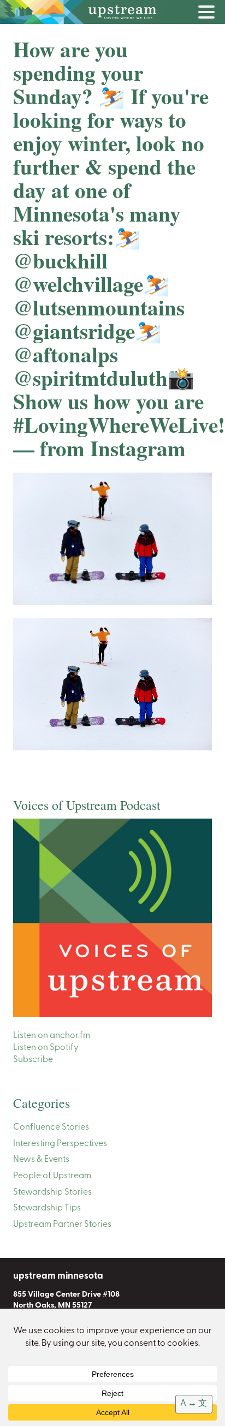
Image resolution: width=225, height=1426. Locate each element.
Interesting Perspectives (60, 1143)
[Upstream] (112, 12)
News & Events (41, 1159)
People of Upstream (52, 1176)
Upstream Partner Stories (62, 1224)
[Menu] (209, 14)
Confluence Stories (51, 1127)
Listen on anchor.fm (51, 1035)
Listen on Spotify (46, 1047)
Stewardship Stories (52, 1192)
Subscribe (33, 1059)
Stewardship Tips (47, 1208)
